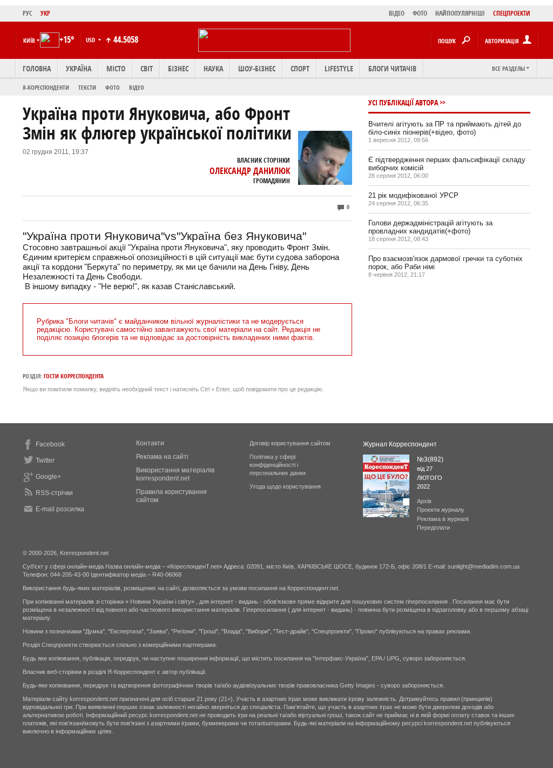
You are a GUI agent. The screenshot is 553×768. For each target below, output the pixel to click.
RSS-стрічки (54, 493)
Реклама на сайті (162, 456)
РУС (27, 13)
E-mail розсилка (60, 509)
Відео (136, 87)
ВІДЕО (396, 13)
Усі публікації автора (403, 102)
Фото (112, 87)
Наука (213, 68)
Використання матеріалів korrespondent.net (175, 474)
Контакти (150, 443)
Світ (146, 68)
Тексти (87, 87)
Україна (78, 68)
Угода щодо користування (285, 486)
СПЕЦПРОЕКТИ (511, 13)
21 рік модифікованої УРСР (413, 195)
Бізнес (178, 68)
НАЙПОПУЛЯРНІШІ (460, 13)
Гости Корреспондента (74, 376)
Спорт (300, 68)
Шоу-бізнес (256, 68)
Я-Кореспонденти (46, 87)
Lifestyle (339, 68)
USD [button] (91, 40)
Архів (424, 501)
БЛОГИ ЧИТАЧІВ (392, 68)
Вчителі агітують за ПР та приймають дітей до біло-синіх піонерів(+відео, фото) (444, 128)
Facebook (50, 444)
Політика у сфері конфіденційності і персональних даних (277, 464)
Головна (37, 68)
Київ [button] (29, 40)
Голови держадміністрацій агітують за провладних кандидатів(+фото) (430, 227)
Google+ (48, 476)
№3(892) (430, 459)
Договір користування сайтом (290, 443)
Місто (115, 68)
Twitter (45, 460)
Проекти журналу (440, 509)
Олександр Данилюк (250, 171)
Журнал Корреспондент (400, 444)
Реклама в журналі (442, 519)
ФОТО (420, 13)
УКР (45, 13)
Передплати (433, 527)
